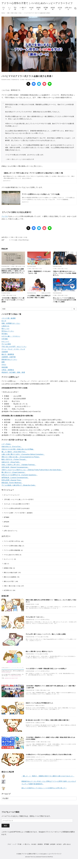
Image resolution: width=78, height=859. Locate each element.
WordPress (50, 856)
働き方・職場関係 (8, 354)
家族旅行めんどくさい (9, 359)
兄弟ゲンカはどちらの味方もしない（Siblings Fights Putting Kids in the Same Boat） (32, 470)
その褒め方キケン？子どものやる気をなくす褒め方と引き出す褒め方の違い (49, 754)
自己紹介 (60, 8)
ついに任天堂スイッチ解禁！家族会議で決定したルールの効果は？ (46, 668)
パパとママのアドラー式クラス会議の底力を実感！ (37, 13)
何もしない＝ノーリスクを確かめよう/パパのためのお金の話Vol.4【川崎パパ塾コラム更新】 (64, 300)
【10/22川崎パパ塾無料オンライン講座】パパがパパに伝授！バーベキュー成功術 (13, 300)
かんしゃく (5, 341)
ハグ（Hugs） (7, 444)
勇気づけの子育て (9, 581)
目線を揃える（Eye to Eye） (12, 446)
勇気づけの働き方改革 (10, 572)
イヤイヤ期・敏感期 (9, 318)
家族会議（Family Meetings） (12, 482)
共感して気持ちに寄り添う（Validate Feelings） (19, 464)
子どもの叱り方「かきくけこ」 (35, 617)
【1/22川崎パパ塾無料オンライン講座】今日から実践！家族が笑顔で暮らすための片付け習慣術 (50, 738)
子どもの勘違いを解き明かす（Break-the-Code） (19, 485)
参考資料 (53, 8)
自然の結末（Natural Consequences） (15, 467)
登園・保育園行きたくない (11, 323)
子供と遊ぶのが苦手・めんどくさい (14, 346)
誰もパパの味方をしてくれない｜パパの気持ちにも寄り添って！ (44, 788)
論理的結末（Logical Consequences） (15, 477)
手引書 (15, 8)
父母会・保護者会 (8, 370)
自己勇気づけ (8, 590)
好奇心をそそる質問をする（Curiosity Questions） (20, 475)
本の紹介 (31, 8)
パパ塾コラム (23, 8)
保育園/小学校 (8, 568)
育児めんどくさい (8, 331)
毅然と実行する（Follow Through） (14, 459)
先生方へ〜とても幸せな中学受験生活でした (39, 703)
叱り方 (4, 321)
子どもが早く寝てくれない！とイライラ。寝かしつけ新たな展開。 (46, 634)
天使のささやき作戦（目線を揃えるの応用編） (18, 449)
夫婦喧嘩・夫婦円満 (9, 357)
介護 (5, 563)
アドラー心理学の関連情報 (12, 550)
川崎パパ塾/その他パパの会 (14, 13)
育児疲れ (5, 334)
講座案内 (38, 8)
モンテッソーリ (8, 559)
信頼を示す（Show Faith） (11, 462)
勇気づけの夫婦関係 (10, 577)
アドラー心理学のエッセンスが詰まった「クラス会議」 (41, 194)
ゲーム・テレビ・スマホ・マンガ (13, 349)
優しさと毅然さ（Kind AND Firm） (14, 452)
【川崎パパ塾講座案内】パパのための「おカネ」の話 (39, 272)
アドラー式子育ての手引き (12, 541)
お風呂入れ (5, 326)
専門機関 (46, 8)
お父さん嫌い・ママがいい (11, 336)
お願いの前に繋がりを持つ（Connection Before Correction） (23, 454)
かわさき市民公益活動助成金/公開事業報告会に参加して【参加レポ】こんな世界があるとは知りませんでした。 (13, 271)
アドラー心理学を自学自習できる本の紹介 (17, 508)
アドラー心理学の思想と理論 (12, 546)
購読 (5, 825)
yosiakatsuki (38, 856)
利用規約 (66, 832)
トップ (9, 8)
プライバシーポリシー (53, 832)
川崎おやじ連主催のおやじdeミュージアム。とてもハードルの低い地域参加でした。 (64, 273)
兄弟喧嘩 (5, 352)
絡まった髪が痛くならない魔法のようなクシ (39, 651)
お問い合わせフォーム (10, 531)
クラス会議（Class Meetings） (20, 240)
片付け (4, 364)
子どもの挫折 (6, 344)
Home (3, 13)
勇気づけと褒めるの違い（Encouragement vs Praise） (21, 457)
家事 (3, 362)
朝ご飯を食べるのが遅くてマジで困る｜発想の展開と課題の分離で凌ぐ (48, 720)
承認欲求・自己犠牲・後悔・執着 (13, 372)
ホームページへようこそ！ (12, 495)
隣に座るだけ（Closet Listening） (14, 472)
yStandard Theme (29, 856)
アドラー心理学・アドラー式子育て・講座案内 (18, 513)
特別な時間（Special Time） (12, 480)
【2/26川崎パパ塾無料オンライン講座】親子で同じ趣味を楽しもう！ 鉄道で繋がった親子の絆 (51, 687)
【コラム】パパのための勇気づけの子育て (17, 504)
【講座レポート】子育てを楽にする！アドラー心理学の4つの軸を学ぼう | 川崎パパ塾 (33, 173)
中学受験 (5, 339)
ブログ (3, 8)
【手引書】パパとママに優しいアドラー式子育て (19, 499)
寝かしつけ (5, 328)
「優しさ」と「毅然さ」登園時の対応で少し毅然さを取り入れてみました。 (48, 776)
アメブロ (5, 216)
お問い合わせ (68, 8)
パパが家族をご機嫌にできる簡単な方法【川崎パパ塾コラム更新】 (39, 296)
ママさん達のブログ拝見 (11, 555)
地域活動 (5, 367)
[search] (74, 309)
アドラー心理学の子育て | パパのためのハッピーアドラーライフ (37, 3)
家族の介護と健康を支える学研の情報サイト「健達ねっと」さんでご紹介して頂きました (51, 601)
